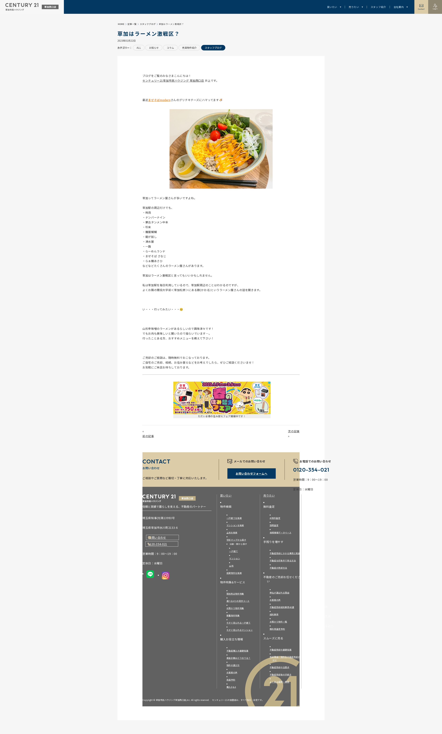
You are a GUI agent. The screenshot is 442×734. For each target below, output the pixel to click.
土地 (233, 565)
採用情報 (312, 535)
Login (435, 9)
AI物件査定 (276, 518)
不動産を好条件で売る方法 (284, 560)
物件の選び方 (234, 665)
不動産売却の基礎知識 (281, 649)
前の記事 (148, 436)
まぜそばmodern (159, 100)
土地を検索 (233, 532)
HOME (121, 23)
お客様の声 (233, 672)
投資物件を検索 (235, 572)
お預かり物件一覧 (279, 621)
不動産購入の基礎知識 (238, 650)
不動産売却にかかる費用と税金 (286, 553)
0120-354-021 (157, 544)
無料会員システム (318, 606)
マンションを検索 (236, 525)
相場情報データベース (281, 532)
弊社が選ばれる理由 (280, 592)
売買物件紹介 (189, 47)
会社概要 (312, 516)
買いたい (332, 7)
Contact (421, 9)
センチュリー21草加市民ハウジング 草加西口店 (173, 80)
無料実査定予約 (278, 628)
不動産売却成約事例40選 (283, 607)
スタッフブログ (148, 23)
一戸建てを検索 (235, 518)
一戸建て (235, 551)
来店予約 (232, 679)
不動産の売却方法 (279, 567)
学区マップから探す (237, 539)
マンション (236, 558)
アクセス (312, 526)
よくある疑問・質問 (280, 681)
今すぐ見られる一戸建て (239, 622)
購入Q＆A (232, 686)
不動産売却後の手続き (281, 674)
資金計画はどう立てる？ (239, 657)
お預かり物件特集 (236, 608)
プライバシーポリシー (321, 625)
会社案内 (399, 7)
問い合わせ (313, 584)
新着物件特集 (234, 615)
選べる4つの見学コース (239, 600)
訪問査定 (275, 525)
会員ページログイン (319, 616)
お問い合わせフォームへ (251, 473)
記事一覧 (132, 23)
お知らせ (154, 47)
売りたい (354, 7)
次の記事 (294, 431)
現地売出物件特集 (236, 593)
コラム (170, 47)
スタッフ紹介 (378, 7)
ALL (139, 47)
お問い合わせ (157, 537)
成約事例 (275, 614)
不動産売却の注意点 (280, 667)
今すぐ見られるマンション (241, 629)
